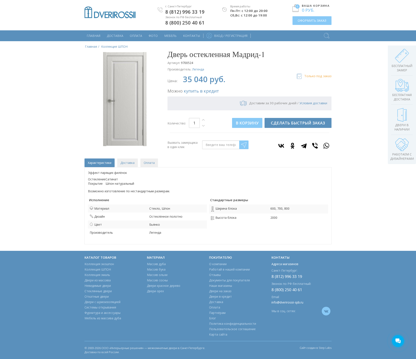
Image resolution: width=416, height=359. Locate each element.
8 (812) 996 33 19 (185, 11)
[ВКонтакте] (281, 145)
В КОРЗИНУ (247, 123)
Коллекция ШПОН (97, 269)
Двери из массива (97, 280)
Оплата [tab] (149, 163)
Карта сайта (218, 334)
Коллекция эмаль (97, 275)
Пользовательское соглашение (232, 329)
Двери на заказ (220, 291)
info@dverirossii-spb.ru (287, 302)
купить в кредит (201, 91)
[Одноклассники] (292, 145)
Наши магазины (220, 286)
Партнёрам (217, 313)
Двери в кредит (220, 296)
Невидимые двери (97, 286)
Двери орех (155, 291)
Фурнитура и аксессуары (102, 313)
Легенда (198, 69)
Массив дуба (156, 264)
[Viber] (315, 145)
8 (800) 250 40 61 (185, 22)
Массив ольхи (157, 275)
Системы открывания (100, 307)
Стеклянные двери (98, 291)
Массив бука (156, 269)
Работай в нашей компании (229, 269)
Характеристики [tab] (99, 163)
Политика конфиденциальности (232, 323)
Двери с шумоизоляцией (102, 302)
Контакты (191, 36)
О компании (218, 264)
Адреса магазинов (284, 264)
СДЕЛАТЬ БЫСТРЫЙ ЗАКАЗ (298, 123)
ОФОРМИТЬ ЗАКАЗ (312, 20)
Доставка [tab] (127, 163)
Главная (93, 36)
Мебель (170, 36)
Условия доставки (313, 103)
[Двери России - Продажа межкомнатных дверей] (110, 12)
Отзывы (215, 275)
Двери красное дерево (163, 286)
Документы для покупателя (229, 280)
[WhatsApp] (326, 145)
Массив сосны (157, 280)
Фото (153, 36)
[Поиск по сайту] (327, 33)
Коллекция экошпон (99, 264)
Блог (212, 318)
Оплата (136, 36)
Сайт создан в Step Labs (316, 348)
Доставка (115, 36)
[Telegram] (304, 145)
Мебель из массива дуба (102, 318)
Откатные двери (96, 296)
